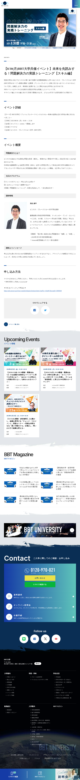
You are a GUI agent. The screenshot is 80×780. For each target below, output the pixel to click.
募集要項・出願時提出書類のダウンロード (41, 723)
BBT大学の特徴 (11, 687)
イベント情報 (10, 692)
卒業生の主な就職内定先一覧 (63, 698)
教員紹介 (7, 706)
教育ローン (34, 739)
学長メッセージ (11, 677)
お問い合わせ (40, 578)
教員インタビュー (11, 712)
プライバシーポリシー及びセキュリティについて (58, 755)
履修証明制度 (35, 717)
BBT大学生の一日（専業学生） (64, 682)
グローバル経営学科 (37, 677)
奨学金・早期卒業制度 (37, 736)
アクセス (37, 758)
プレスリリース (34, 755)
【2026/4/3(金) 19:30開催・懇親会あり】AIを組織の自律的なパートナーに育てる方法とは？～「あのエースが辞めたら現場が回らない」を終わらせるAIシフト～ (22, 377)
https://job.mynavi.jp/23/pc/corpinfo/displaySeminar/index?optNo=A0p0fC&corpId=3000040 (33, 291)
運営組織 (9, 682)
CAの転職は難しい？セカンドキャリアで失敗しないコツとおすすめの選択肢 (29, 484)
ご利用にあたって (24, 758)
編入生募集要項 (36, 712)
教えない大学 (10, 679)
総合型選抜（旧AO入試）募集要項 (41, 720)
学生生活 (56, 673)
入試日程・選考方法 (37, 727)
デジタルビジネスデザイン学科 (40, 679)
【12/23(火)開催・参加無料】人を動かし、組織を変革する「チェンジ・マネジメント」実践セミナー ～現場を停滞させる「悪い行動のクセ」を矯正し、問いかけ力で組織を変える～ (21, 423)
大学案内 (7, 673)
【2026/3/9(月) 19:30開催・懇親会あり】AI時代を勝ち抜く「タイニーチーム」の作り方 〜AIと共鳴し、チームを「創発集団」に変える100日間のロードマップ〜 (57, 377)
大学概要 (9, 685)
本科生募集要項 (36, 710)
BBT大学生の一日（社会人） (63, 679)
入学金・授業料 (36, 734)
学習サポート (59, 690)
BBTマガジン (58, 706)
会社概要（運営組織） (17, 755)
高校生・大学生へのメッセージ (64, 692)
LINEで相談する (40, 584)
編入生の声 (59, 685)
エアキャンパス (60, 687)
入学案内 (32, 706)
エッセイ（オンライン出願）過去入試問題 (41, 730)
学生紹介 (58, 677)
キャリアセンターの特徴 (62, 695)
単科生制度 (34, 715)
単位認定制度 (35, 742)
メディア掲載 (10, 695)
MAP (38, 663)
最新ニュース (10, 690)
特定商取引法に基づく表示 (53, 758)
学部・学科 (33, 673)
